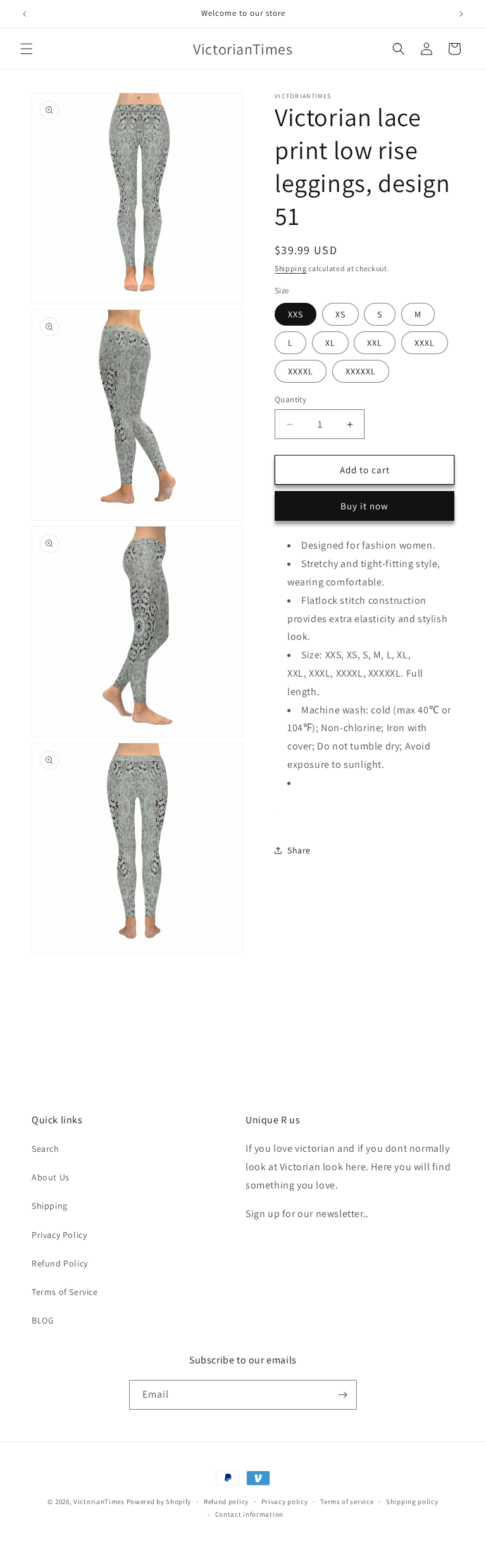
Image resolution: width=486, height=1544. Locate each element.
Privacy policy (284, 1501)
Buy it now (364, 506)
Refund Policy (60, 1263)
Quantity (290, 399)
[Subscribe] (342, 1395)
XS (340, 314)
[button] (26, 49)
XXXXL (300, 371)
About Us (51, 1177)
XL (330, 342)
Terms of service (346, 1501)
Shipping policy (412, 1501)
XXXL (424, 342)
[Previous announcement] (25, 14)
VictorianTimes (99, 1501)
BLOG (43, 1320)
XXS (295, 314)
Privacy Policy (59, 1235)
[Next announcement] (461, 14)
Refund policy (226, 1501)
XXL (374, 342)
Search (45, 1148)
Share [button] (299, 850)
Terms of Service (65, 1292)
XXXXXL (361, 371)
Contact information (249, 1514)
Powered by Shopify (159, 1501)
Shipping (291, 268)
